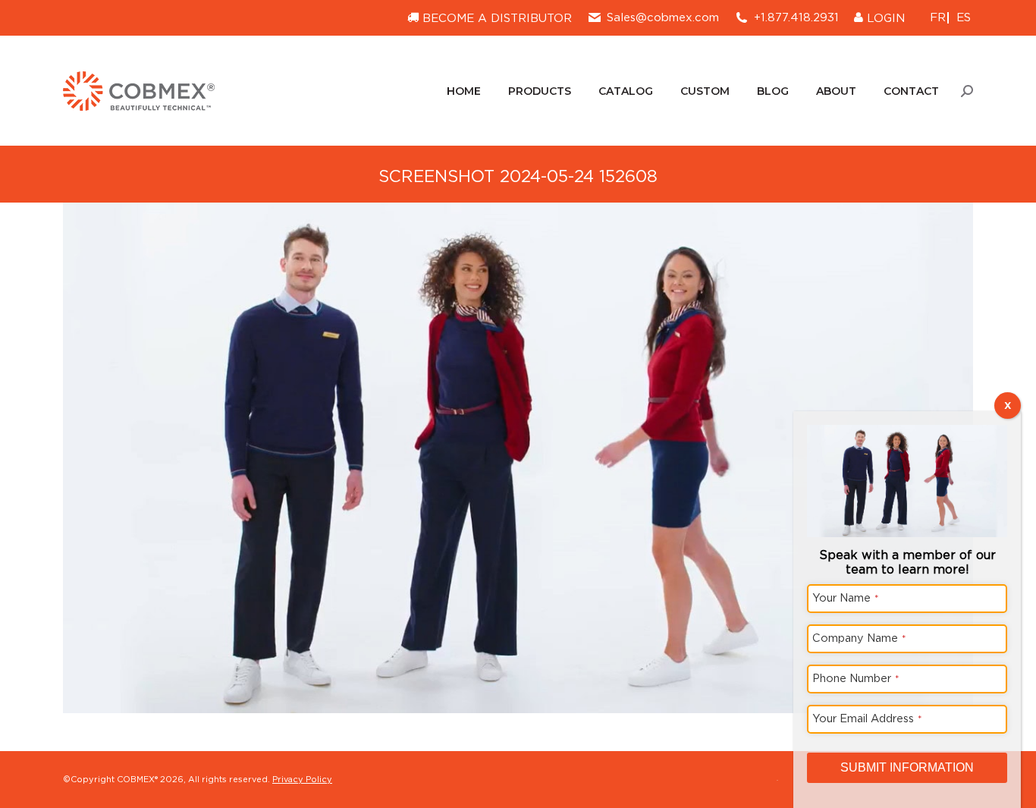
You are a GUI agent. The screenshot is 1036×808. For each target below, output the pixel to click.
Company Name (859, 637)
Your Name (845, 597)
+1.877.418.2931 (796, 17)
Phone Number (855, 677)
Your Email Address (867, 718)
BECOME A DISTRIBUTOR (495, 18)
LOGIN (884, 18)
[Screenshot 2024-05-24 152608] (518, 458)
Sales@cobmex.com (663, 17)
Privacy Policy (302, 779)
